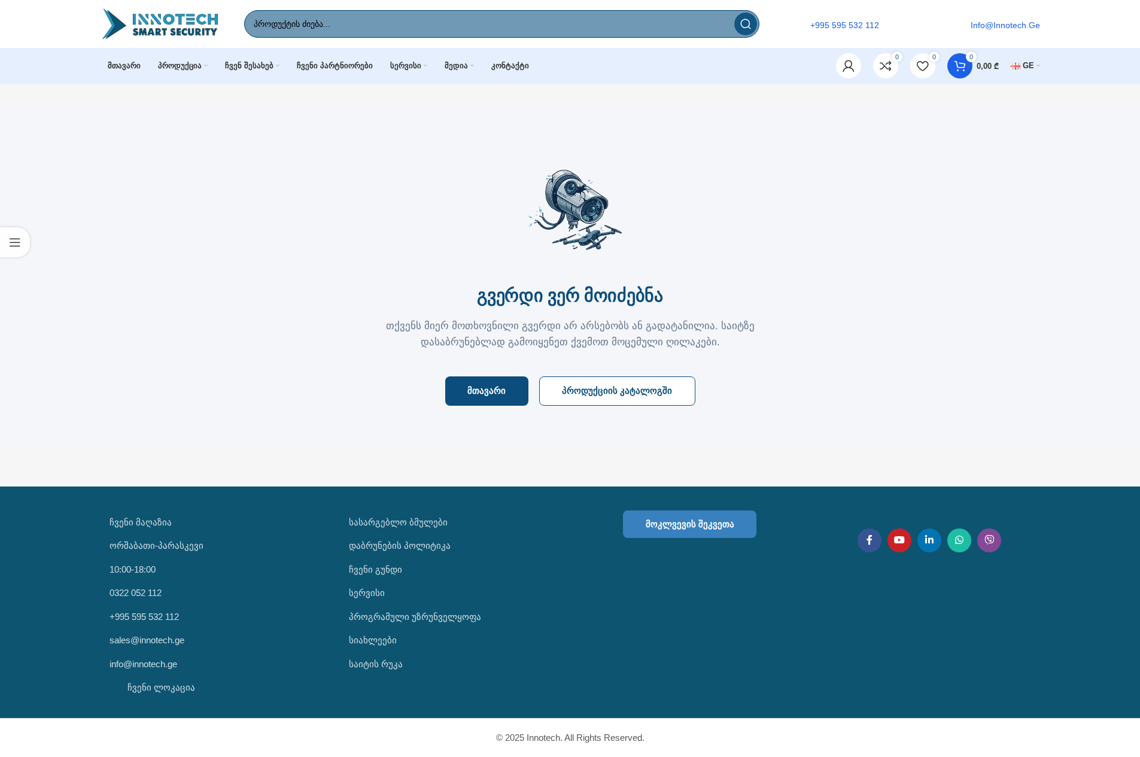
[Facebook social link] (869, 540)
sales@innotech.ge (147, 640)
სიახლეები (373, 640)
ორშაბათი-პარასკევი (156, 545)
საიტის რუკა (376, 664)
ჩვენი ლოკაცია (160, 687)
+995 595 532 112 (144, 617)
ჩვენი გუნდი (375, 569)
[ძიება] (745, 24)
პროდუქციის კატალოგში (617, 390)
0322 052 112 (136, 593)
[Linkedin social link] (929, 540)
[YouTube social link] (899, 540)
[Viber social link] (989, 540)
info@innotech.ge (143, 664)
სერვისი (367, 593)
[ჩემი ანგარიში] (848, 66)
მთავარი (486, 390)
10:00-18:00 (133, 569)
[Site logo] (160, 23)
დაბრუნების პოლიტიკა (400, 545)
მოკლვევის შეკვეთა (690, 524)
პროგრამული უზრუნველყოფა (415, 617)
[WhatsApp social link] (959, 540)
